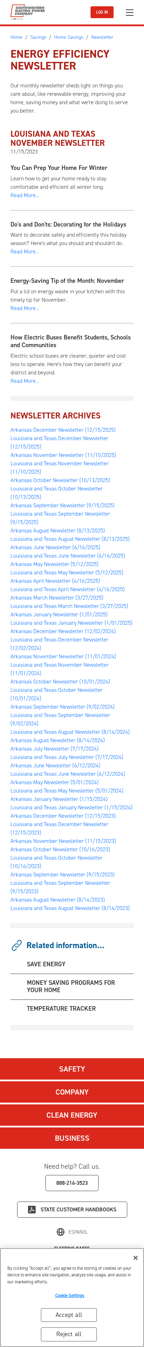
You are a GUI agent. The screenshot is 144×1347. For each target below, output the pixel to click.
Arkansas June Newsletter (55, 547)
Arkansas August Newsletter (57, 530)
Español (78, 1232)
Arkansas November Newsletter (63, 455)
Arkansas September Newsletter (62, 505)
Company (72, 1092)
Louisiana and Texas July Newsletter (66, 757)
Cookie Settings (70, 1295)
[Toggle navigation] (130, 12)
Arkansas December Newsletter (63, 430)
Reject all (69, 1334)
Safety (72, 1069)
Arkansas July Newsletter (54, 748)
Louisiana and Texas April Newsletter (67, 589)
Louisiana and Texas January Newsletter (71, 622)
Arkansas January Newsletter (59, 614)
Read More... (24, 195)
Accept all (69, 1315)
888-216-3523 (72, 1183)
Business (72, 1138)
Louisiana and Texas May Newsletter (66, 572)
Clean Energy (72, 1115)
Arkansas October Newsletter (60, 480)
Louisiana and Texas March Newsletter (69, 606)
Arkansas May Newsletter (54, 564)
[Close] (135, 1258)
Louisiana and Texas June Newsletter (67, 555)
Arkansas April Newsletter (55, 581)
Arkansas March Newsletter (56, 597)
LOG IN (102, 12)
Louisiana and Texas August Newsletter (70, 539)
